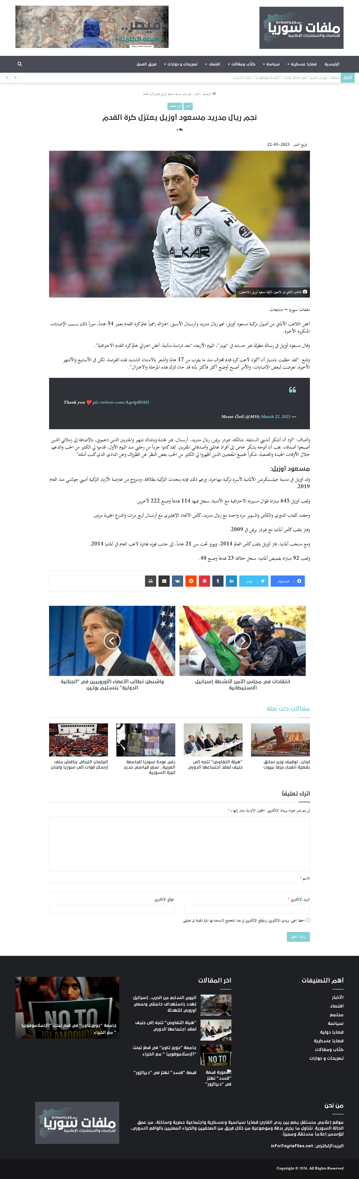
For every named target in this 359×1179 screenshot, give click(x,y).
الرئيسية (332, 64)
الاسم (305, 878)
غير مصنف (175, 106)
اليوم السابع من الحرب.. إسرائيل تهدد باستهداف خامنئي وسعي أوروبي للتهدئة (164, 1004)
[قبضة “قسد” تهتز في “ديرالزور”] (216, 1080)
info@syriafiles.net (292, 1146)
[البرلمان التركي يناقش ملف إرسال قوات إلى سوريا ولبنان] (78, 740)
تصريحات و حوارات (182, 64)
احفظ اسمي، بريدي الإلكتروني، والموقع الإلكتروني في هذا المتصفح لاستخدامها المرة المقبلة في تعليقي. (243, 920)
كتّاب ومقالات (243, 64)
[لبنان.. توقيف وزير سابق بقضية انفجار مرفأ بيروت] (280, 740)
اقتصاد (214, 64)
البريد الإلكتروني (299, 899)
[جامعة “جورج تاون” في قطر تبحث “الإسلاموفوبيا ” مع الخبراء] (216, 1055)
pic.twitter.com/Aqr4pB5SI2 (121, 402)
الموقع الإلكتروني (164, 899)
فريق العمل (147, 64)
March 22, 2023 (275, 417)
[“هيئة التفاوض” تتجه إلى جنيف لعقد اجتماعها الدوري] (213, 740)
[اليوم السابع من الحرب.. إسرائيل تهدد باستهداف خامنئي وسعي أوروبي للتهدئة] (216, 1005)
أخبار (197, 94)
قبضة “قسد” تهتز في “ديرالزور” (309, 77)
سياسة (273, 64)
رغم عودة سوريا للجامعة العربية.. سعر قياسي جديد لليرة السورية (149, 767)
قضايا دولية (332, 1032)
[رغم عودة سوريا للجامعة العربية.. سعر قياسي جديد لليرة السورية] (145, 740)
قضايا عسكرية (303, 64)
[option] (66, 1008)
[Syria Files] (301, 28)
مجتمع (337, 1015)
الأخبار (338, 997)
